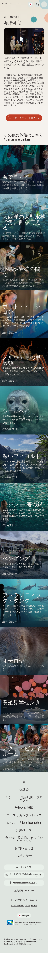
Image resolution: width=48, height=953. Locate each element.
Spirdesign (8, 944)
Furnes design (30, 942)
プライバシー (34, 939)
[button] (30, 4)
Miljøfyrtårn (33, 922)
